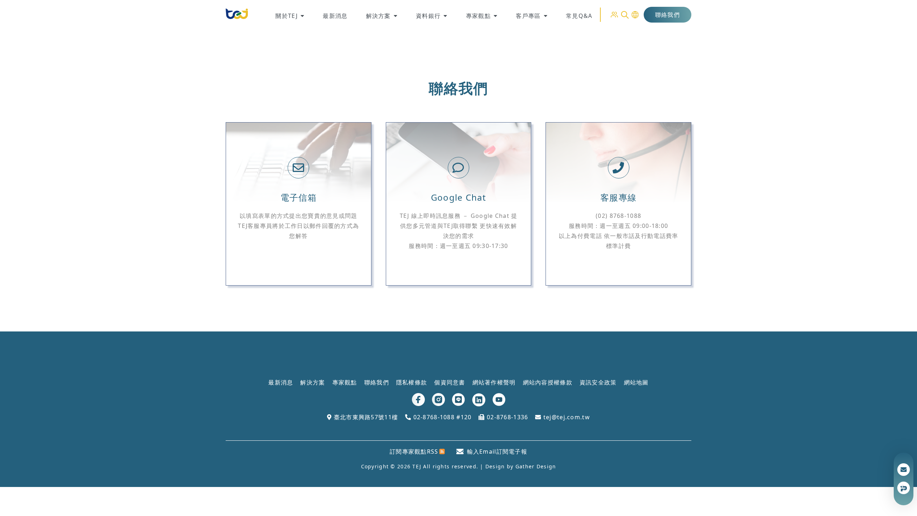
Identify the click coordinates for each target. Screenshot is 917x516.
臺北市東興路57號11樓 (365, 417)
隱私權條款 (411, 382)
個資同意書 (449, 382)
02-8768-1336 (506, 417)
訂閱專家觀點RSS (414, 451)
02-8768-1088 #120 (441, 417)
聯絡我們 (667, 15)
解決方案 (312, 382)
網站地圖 (636, 382)
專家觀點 (344, 382)
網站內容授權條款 (547, 382)
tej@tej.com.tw (566, 417)
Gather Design (535, 466)
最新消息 (280, 382)
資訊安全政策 (598, 382)
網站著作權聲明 (494, 382)
